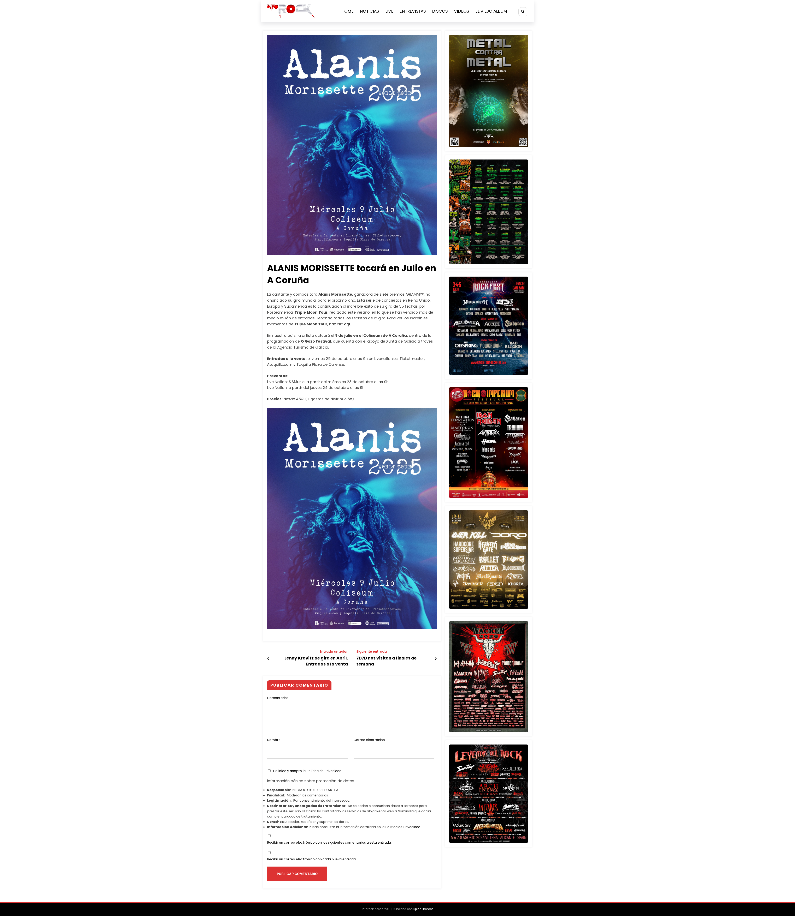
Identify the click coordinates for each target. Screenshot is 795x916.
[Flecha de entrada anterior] (268, 659)
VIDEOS (461, 11)
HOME (347, 11)
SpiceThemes (423, 909)
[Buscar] (522, 11)
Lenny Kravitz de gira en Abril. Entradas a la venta (316, 661)
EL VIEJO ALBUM (491, 11)
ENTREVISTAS (413, 11)
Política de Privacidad (323, 771)
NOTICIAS (369, 11)
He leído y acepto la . (307, 771)
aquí (348, 324)
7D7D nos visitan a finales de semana (386, 661)
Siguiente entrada (371, 651)
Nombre (274, 739)
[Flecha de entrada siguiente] (435, 659)
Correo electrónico (369, 739)
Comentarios (277, 697)
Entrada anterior (334, 651)
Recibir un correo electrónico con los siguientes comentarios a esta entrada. (329, 842)
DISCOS (440, 11)
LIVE (389, 11)
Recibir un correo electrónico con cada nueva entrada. (311, 859)
